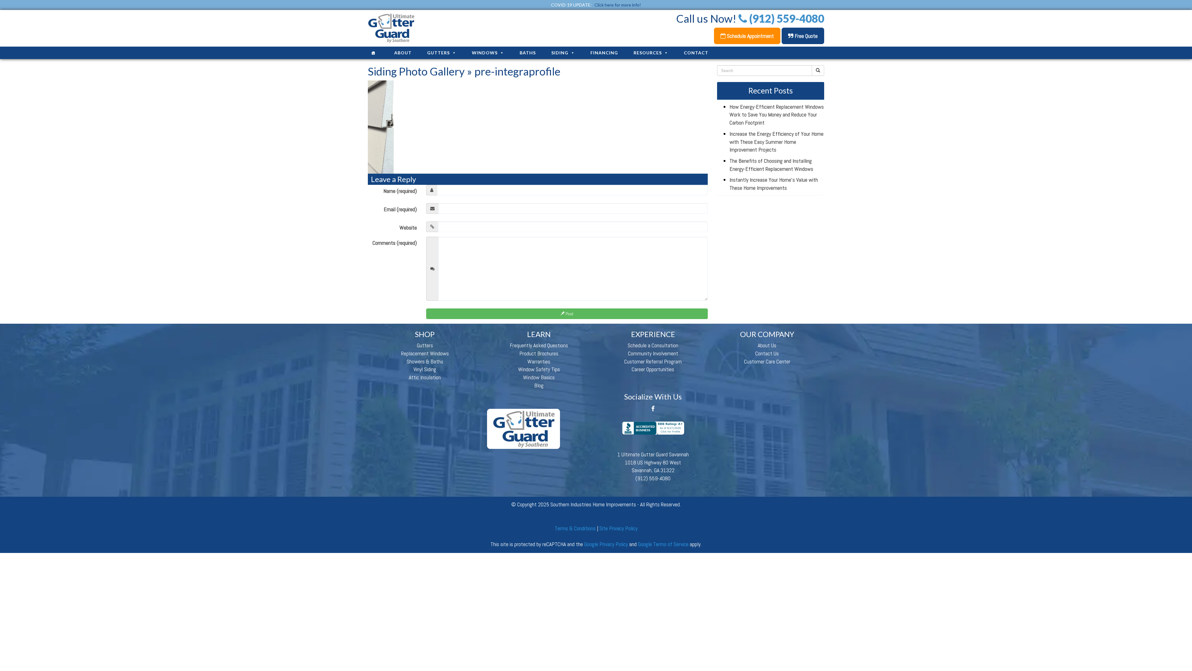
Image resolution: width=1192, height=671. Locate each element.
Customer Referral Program (653, 361)
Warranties (538, 361)
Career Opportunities (653, 369)
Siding (559, 52)
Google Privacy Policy (606, 544)
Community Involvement (653, 353)
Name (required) (400, 190)
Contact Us (767, 353)
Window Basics (539, 377)
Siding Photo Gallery (416, 71)
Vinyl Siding (424, 369)
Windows (485, 52)
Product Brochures (538, 353)
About (403, 52)
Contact (696, 52)
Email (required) (400, 209)
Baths (528, 52)
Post (569, 314)
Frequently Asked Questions (539, 345)
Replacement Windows (425, 353)
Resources (648, 52)
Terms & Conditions (575, 528)
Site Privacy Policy (618, 528)
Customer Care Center (767, 361)
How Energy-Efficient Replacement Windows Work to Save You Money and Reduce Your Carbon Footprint (776, 114)
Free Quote (805, 35)
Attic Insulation (425, 377)
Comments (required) (394, 242)
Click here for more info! (617, 4)
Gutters (438, 52)
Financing (604, 52)
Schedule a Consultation (653, 345)
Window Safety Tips (539, 369)
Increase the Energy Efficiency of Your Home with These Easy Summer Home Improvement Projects (776, 141)
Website (408, 227)
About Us (767, 345)
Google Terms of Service (663, 544)
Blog (539, 385)
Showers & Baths (425, 361)
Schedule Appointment (750, 35)
